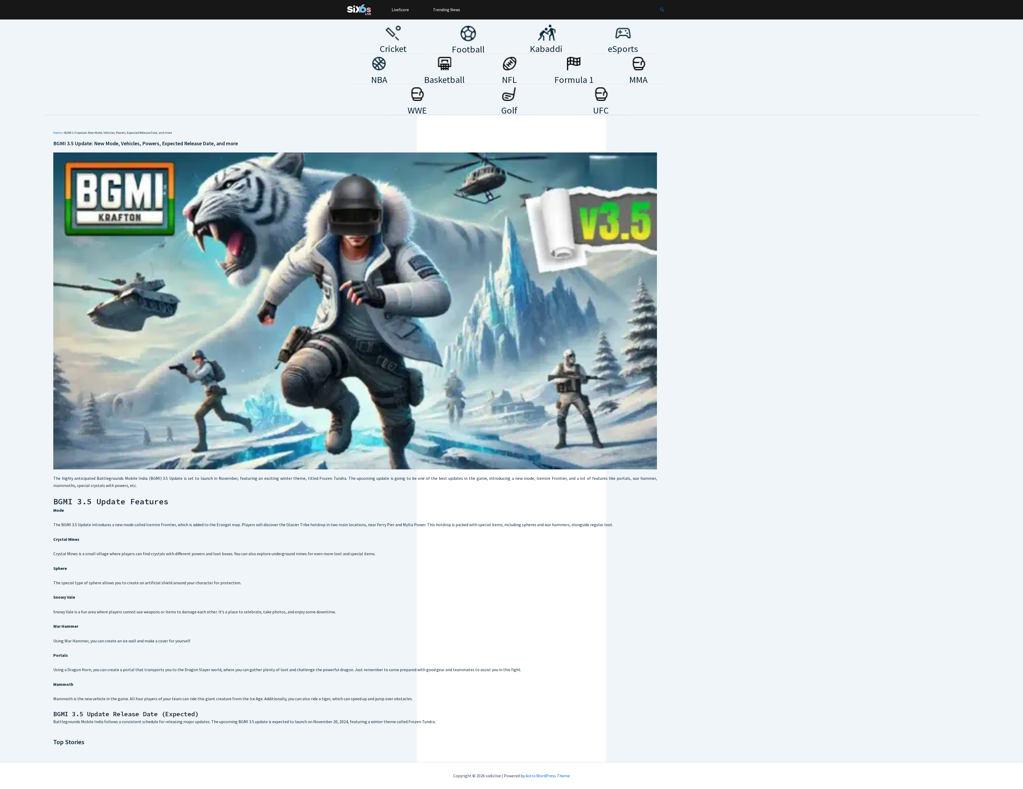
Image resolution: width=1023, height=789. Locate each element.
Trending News (446, 9)
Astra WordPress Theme (548, 775)
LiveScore (400, 9)
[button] (662, 9)
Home (57, 133)
